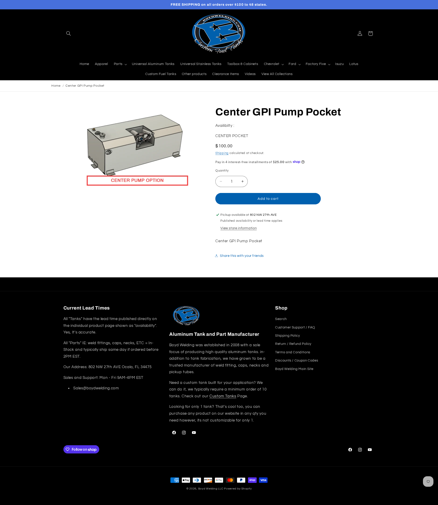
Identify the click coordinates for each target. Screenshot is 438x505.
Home (56, 85)
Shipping (222, 152)
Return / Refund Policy (293, 344)
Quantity (222, 170)
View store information (238, 228)
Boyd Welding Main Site (294, 369)
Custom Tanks (222, 396)
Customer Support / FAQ (295, 327)
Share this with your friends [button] (242, 255)
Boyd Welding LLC (210, 488)
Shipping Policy (287, 335)
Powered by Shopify (238, 488)
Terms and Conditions (292, 352)
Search (281, 319)
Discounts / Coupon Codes (296, 360)
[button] (68, 33)
